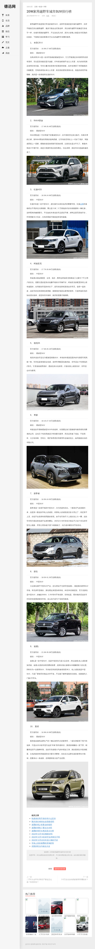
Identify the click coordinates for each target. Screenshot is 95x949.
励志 (7, 31)
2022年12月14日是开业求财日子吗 (46, 837)
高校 (7, 53)
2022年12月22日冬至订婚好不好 (45, 840)
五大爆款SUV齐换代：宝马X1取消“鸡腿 (44, 918)
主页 (35, 7)
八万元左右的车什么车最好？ (44, 937)
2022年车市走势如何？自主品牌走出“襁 (56, 937)
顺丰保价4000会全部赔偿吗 (43, 821)
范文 (7, 42)
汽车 (45, 7)
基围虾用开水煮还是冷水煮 (43, 831)
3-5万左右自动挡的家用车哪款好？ (74, 879)
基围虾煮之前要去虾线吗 (42, 825)
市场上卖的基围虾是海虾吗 (43, 843)
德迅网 (10, 6)
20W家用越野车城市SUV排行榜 (49, 11)
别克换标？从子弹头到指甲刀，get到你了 (31, 937)
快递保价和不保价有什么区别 (44, 818)
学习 (7, 37)
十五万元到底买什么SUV (82, 935)
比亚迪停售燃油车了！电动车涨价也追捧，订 (69, 938)
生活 (7, 20)
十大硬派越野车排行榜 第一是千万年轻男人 (31, 920)
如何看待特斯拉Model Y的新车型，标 (56, 918)
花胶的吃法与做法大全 (41, 846)
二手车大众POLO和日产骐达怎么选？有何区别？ (39, 880)
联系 (82, 855)
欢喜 (7, 15)
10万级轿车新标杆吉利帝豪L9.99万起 (69, 918)
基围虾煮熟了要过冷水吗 (42, 828)
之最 (7, 48)
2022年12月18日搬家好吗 (42, 834)
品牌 (7, 26)
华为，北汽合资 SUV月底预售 (82, 918)
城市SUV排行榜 (60, 869)
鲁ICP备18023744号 (49, 944)
